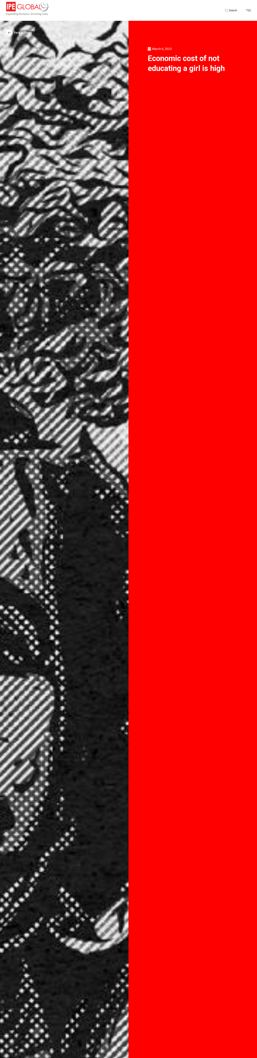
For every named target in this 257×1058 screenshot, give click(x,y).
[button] (249, 10)
